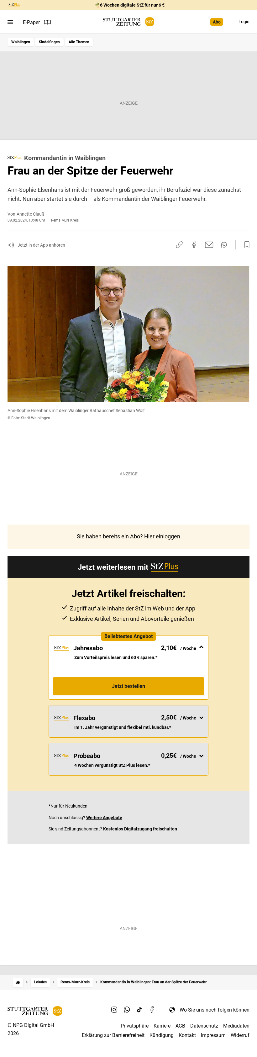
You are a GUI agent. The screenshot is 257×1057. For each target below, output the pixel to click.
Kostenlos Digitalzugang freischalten (140, 828)
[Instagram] (114, 1010)
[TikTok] (139, 1010)
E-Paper (31, 22)
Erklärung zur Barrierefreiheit (113, 1035)
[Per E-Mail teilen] (209, 244)
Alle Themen (79, 42)
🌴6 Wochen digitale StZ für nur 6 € (130, 5)
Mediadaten (236, 1026)
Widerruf (240, 1035)
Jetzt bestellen (128, 686)
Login (244, 21)
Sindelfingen (49, 42)
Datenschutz (204, 1026)
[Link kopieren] (179, 244)
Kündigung (161, 1035)
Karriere (162, 1026)
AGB (180, 1026)
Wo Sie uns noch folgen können (214, 1010)
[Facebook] (152, 1010)
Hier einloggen (162, 536)
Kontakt (187, 1035)
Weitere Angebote (104, 817)
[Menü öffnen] (10, 22)
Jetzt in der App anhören (41, 245)
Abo (217, 21)
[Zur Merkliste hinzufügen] (245, 244)
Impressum (213, 1035)
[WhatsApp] (127, 1010)
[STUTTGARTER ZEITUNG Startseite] (128, 21)
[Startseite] (18, 982)
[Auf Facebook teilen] (194, 244)
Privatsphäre (135, 1026)
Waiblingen (20, 42)
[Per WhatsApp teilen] (224, 244)
